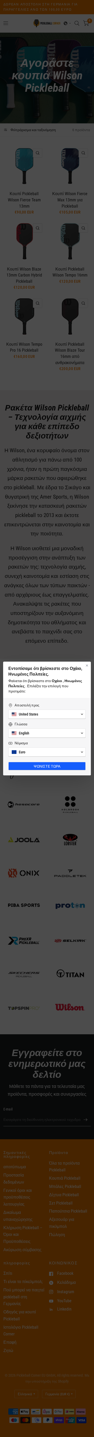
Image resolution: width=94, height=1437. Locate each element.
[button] (47, 714)
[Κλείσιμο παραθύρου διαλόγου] (87, 665)
